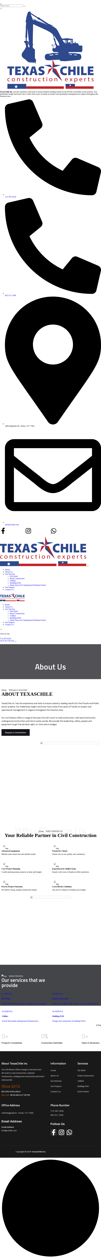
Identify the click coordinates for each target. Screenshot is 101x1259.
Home (7, 570)
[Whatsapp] (53, 531)
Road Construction (17, 578)
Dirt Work (14, 576)
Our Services (10, 574)
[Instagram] (28, 531)
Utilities (13, 581)
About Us (9, 572)
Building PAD (15, 583)
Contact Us (9, 589)
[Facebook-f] (3, 531)
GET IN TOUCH (7, 641)
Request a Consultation (15, 732)
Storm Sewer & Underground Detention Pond (28, 585)
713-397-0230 (5, 639)
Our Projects (10, 587)
